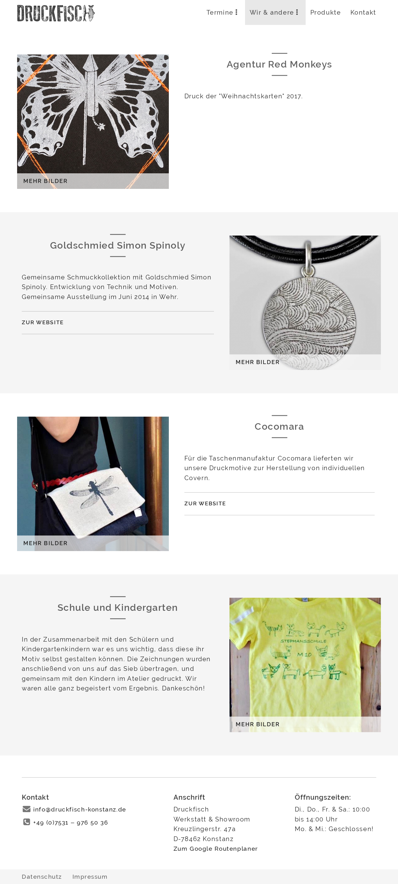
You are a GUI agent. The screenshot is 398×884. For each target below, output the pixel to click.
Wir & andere (272, 12)
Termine (220, 12)
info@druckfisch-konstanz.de (79, 809)
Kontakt (363, 12)
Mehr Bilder (45, 181)
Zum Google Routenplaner (216, 848)
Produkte (325, 12)
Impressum (90, 876)
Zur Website (43, 322)
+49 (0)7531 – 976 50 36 (70, 822)
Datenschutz (42, 876)
